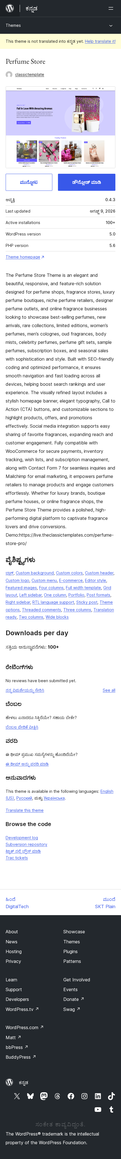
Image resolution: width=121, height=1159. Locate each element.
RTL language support (53, 602)
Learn (11, 979)
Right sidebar (18, 602)
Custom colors (69, 572)
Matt (13, 1037)
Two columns (31, 617)
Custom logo (17, 580)
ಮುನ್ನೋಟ (29, 182)
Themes (13, 25)
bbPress (17, 1047)
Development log (22, 837)
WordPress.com (25, 1027)
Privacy (13, 961)
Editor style (95, 580)
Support (14, 989)
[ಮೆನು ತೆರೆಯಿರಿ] (112, 8)
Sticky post (86, 602)
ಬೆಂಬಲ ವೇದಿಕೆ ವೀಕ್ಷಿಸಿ (22, 727)
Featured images (21, 587)
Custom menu (44, 580)
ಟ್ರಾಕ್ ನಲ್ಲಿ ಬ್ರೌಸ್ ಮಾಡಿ (23, 851)
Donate (73, 999)
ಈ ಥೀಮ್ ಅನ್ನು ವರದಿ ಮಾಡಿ (27, 763)
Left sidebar (30, 594)
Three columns (77, 609)
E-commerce (71, 580)
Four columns (51, 587)
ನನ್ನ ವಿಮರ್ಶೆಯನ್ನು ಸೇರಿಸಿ (25, 690)
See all (109, 690)
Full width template (83, 587)
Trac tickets (17, 857)
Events (70, 989)
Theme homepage (23, 256)
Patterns (72, 961)
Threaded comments (41, 609)
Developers (17, 999)
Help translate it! (100, 41)
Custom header (99, 572)
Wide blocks (57, 617)
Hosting (14, 951)
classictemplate (29, 74)
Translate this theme (25, 810)
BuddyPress (21, 1057)
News (11, 941)
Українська (54, 798)
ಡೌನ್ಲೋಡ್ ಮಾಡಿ (86, 182)
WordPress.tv (22, 1009)
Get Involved (76, 979)
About (12, 931)
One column (55, 594)
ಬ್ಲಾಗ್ (10, 572)
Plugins (70, 951)
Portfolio (76, 594)
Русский (24, 798)
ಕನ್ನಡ (23, 1082)
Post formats (98, 594)
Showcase (74, 931)
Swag (71, 1009)
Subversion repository (26, 844)
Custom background (35, 572)
